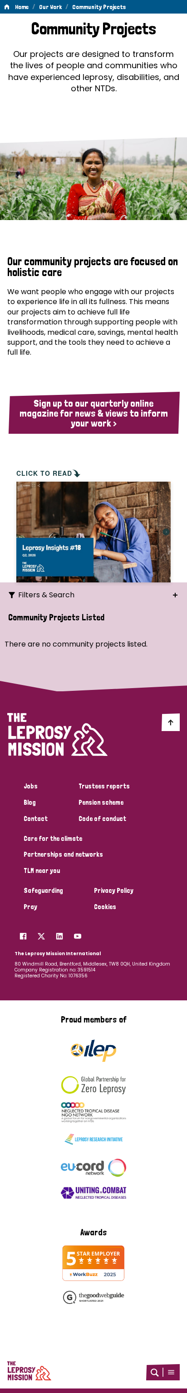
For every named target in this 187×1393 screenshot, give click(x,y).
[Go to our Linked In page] (59, 934)
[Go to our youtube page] (77, 934)
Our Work (50, 6)
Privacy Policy (113, 890)
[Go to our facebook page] (23, 934)
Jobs (31, 786)
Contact (36, 819)
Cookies (105, 907)
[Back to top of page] (171, 722)
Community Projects (99, 6)
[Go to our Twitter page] (41, 934)
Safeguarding (43, 890)
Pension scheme (101, 802)
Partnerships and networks (63, 854)
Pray (30, 907)
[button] (171, 1372)
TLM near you (42, 871)
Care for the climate (53, 839)
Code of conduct (102, 819)
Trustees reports (104, 786)
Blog (30, 802)
